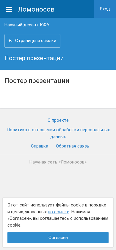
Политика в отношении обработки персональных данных (58, 133)
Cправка (39, 146)
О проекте (58, 120)
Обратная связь (72, 146)
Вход (105, 9)
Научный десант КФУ (26, 25)
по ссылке (58, 211)
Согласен (58, 237)
